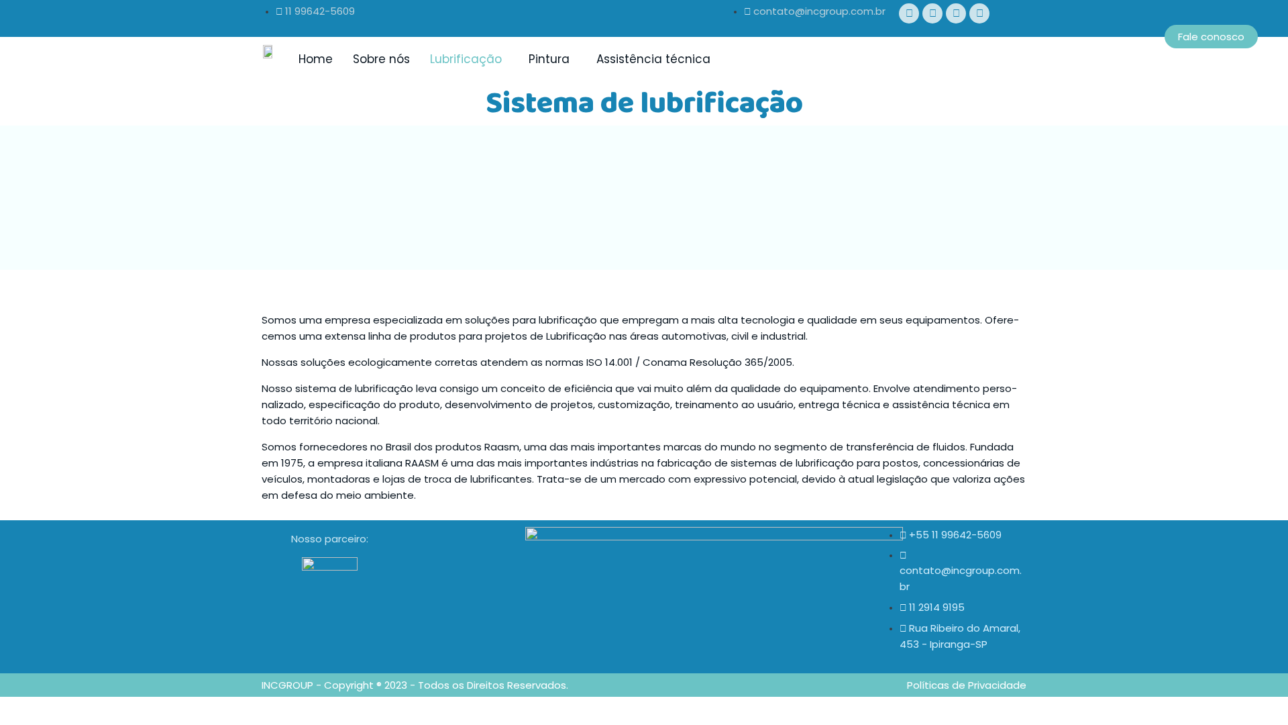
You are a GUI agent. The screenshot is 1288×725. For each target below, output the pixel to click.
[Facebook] (909, 13)
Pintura (549, 59)
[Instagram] (956, 13)
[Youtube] (932, 13)
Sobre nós (381, 59)
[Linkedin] (979, 13)
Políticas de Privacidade (966, 685)
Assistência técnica (653, 59)
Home (316, 59)
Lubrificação (466, 59)
